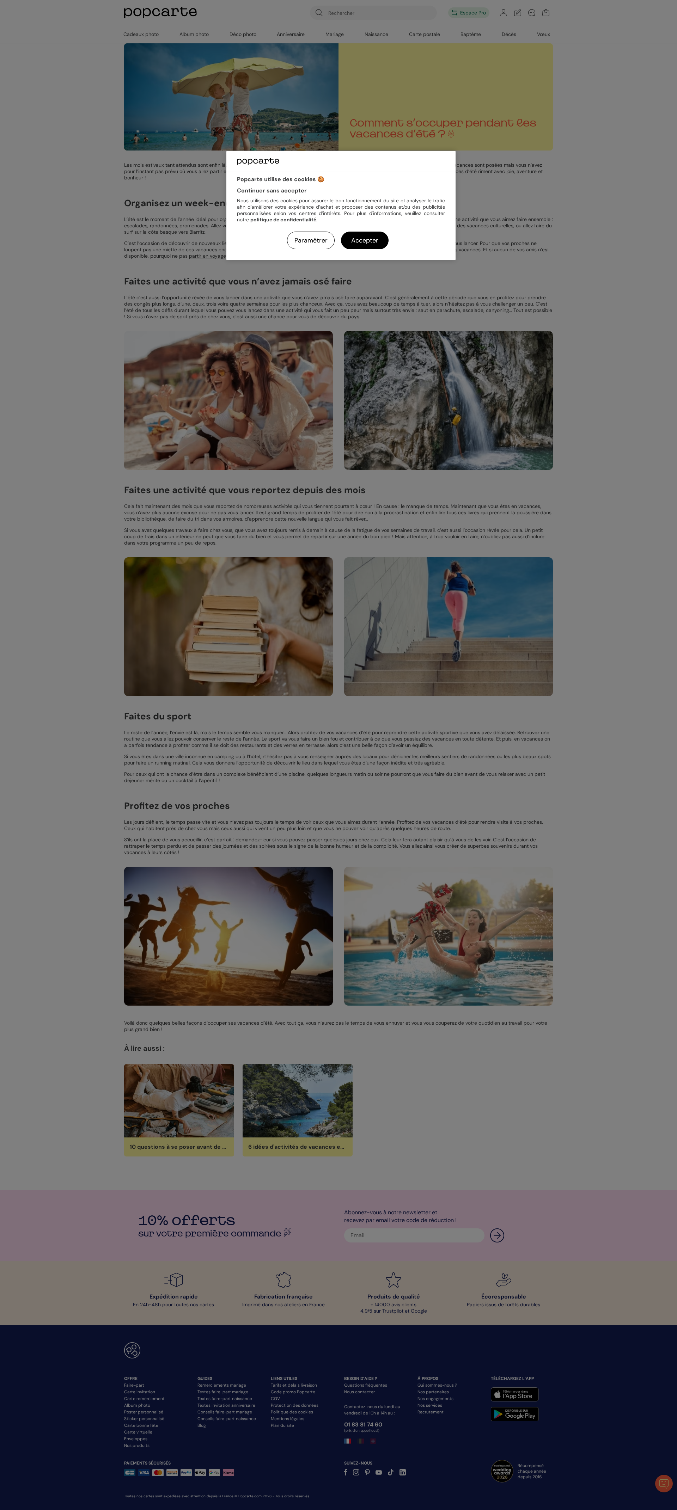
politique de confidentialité (283, 219)
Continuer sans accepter (272, 190)
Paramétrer (311, 240)
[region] (341, 205)
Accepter (364, 240)
